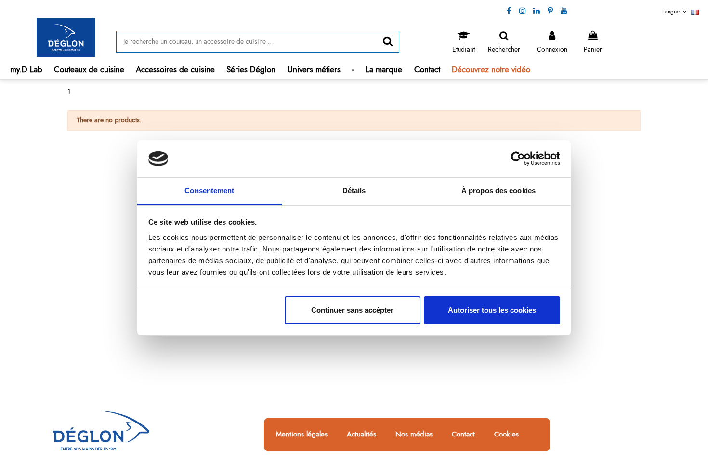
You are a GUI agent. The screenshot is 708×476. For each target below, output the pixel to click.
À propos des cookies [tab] (498, 190)
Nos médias (414, 434)
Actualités (361, 434)
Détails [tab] (354, 190)
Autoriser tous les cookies (492, 310)
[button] (89, 70)
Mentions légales (302, 434)
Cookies (506, 434)
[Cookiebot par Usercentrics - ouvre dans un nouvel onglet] (518, 159)
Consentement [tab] (209, 190)
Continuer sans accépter (352, 310)
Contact (463, 434)
